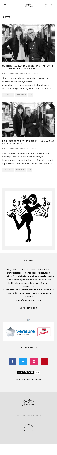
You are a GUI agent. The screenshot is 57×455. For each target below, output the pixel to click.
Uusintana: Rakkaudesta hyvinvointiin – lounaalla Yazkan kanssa (27, 67)
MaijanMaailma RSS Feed (28, 379)
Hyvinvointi (8, 94)
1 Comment (20, 169)
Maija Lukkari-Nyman (12, 73)
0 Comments (21, 94)
